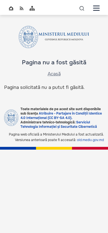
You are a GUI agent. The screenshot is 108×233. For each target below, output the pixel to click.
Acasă (54, 74)
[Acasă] (28, 37)
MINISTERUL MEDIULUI (63, 35)
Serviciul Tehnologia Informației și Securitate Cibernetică (58, 124)
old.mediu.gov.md (90, 140)
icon (82, 8)
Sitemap (32, 8)
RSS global (21, 8)
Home (11, 8)
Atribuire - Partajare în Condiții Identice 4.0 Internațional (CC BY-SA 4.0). (61, 115)
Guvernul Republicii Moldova (64, 40)
